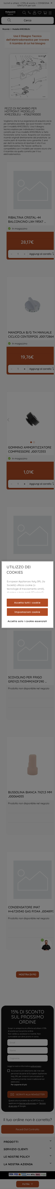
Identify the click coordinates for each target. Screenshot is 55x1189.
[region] (27, 594)
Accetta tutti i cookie (27, 602)
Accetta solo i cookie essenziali (27, 621)
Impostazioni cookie (27, 611)
